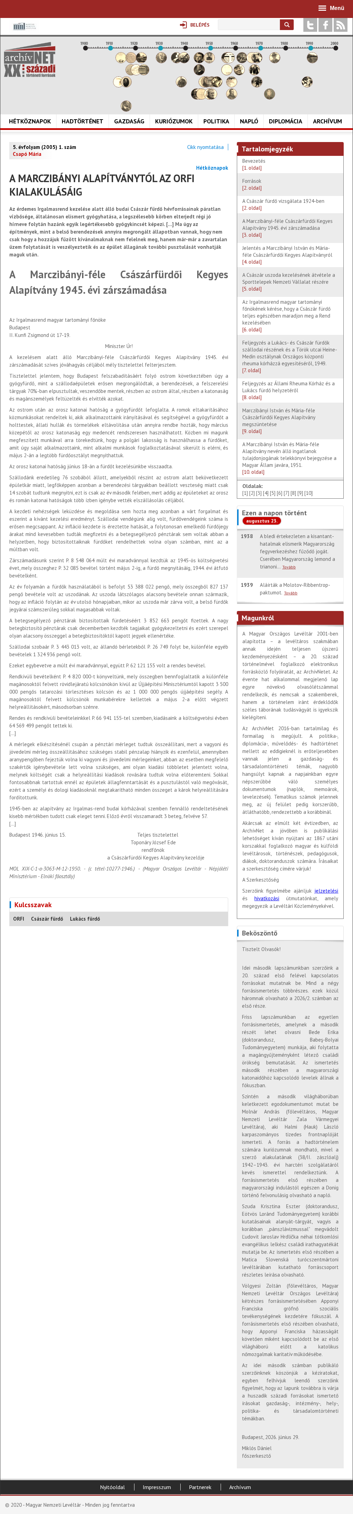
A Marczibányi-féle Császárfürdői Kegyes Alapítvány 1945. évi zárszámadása (287, 228)
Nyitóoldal (112, 1487)
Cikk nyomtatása (205, 147)
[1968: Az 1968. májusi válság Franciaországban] (256, 85)
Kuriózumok (174, 121)
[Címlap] (30, 59)
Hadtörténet (82, 121)
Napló (249, 121)
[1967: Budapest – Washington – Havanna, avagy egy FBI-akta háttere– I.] (254, 73)
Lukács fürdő (85, 918)
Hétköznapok (30, 121)
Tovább (289, 567)
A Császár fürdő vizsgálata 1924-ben (284, 204)
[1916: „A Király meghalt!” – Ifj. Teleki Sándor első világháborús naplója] (126, 85)
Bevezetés (253, 164)
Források (252, 184)
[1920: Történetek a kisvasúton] (136, 73)
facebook (325, 25)
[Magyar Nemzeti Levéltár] (24, 31)
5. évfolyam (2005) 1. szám (44, 147)
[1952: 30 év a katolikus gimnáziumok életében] (216, 85)
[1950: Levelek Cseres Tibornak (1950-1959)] (211, 97)
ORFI (18, 918)
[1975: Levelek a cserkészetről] (274, 61)
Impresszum (157, 1487)
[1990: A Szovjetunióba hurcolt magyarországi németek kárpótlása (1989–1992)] (312, 61)
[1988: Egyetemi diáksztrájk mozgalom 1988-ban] (307, 85)
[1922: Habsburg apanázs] (141, 61)
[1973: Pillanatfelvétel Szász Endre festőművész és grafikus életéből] (269, 97)
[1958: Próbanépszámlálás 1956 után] (231, 97)
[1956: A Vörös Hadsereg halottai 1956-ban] (226, 73)
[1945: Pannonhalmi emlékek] (199, 73)
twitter (310, 25)
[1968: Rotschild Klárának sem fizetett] (256, 61)
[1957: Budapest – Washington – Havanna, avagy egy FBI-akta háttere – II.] (229, 61)
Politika (216, 121)
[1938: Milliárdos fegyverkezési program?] (181, 85)
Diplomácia (285, 121)
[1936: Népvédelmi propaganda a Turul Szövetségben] (176, 61)
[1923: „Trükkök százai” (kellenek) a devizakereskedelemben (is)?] (143, 73)
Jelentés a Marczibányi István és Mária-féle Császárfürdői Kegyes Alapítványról (287, 255)
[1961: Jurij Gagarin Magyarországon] (239, 73)
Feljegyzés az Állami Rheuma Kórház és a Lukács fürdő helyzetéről (288, 390)
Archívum (327, 121)
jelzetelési (326, 890)
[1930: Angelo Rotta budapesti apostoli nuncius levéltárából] (161, 61)
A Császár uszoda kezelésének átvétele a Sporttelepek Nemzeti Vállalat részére (288, 282)
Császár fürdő (47, 918)
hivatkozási (266, 898)
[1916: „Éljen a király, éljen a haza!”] (126, 109)
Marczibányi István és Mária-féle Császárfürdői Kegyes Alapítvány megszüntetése (278, 420)
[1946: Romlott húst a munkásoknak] (201, 97)
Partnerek (200, 1487)
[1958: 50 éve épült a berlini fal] (231, 85)
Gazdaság (129, 121)
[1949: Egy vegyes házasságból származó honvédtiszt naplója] (209, 61)
